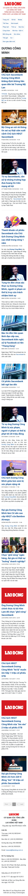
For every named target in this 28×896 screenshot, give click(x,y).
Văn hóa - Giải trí (17, 30)
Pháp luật (6, 27)
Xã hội (13, 20)
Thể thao (6, 23)
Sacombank (17, 199)
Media (20, 20)
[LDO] (14, 65)
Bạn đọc (21, 27)
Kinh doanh (14, 23)
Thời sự (13, 27)
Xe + (11, 38)
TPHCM (4, 94)
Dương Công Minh (16, 249)
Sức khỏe (17, 34)
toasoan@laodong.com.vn (14, 850)
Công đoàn (6, 30)
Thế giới (5, 38)
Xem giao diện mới (9, 41)
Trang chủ (6, 20)
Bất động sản (7, 34)
